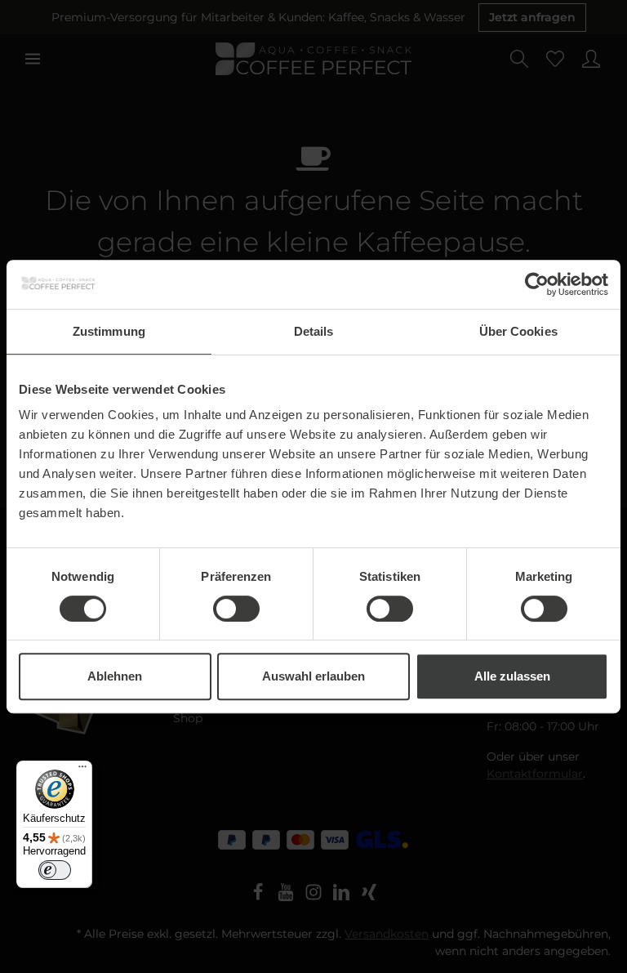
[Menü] (82, 770)
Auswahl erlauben (313, 676)
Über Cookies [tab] (518, 331)
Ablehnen (114, 676)
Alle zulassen (512, 676)
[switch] (236, 609)
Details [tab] (314, 331)
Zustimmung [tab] (109, 331)
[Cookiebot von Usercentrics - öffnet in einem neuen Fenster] (536, 284)
